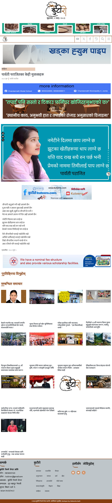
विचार (57, 471)
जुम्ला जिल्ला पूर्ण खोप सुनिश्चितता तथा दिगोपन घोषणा (40, 325)
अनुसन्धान (39, 476)
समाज (49, 476)
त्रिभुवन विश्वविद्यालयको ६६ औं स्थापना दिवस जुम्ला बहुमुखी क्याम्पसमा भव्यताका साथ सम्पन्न (12, 367)
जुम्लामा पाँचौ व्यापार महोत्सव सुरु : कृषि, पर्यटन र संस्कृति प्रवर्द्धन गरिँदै (41, 366)
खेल (63, 476)
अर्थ (56, 476)
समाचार (38, 471)
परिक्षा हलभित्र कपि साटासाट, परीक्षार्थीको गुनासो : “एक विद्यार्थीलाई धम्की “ (70, 325)
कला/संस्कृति (40, 486)
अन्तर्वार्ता (49, 481)
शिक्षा (58, 486)
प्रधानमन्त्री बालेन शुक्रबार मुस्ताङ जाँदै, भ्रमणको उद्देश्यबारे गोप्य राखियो (41, 409)
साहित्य (4, 69)
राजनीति (48, 471)
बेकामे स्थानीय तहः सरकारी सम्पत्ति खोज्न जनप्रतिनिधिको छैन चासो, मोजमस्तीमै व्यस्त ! (13, 325)
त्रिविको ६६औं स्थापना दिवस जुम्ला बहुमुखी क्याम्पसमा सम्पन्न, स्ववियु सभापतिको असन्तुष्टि (98, 324)
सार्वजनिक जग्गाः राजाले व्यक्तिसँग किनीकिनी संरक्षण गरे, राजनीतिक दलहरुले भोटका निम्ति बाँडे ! (12, 410)
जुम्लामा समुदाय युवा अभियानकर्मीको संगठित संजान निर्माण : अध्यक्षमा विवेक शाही (70, 367)
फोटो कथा (59, 481)
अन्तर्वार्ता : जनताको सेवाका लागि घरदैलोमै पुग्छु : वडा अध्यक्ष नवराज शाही (12, 454)
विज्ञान (51, 486)
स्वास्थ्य (47, 491)
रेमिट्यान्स (39, 481)
